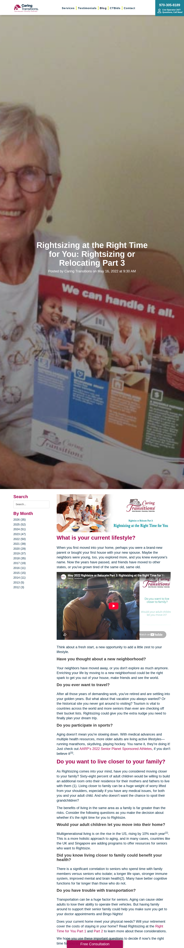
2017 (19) (19, 563)
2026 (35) (19, 519)
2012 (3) (18, 587)
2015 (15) (19, 572)
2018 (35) (19, 558)
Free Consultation (94, 944)
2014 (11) (19, 577)
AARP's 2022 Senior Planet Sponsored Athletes (115, 749)
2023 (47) (19, 534)
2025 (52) (19, 524)
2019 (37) (19, 553)
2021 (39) (19, 543)
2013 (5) (18, 582)
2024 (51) (19, 529)
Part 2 (98, 931)
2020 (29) (19, 548)
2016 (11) (19, 568)
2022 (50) (19, 539)
